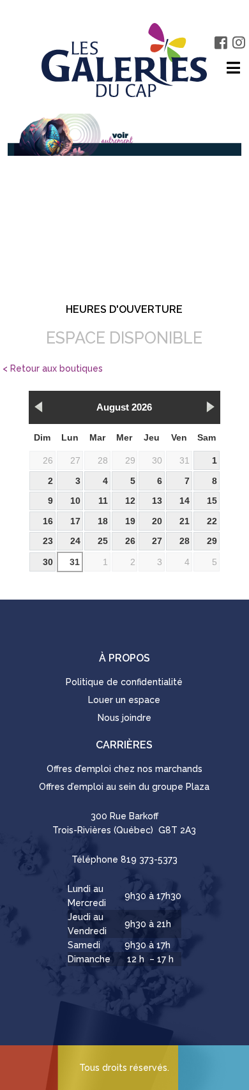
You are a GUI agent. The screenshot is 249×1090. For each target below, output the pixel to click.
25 (103, 541)
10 (75, 501)
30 (157, 460)
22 (212, 521)
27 (75, 460)
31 (184, 460)
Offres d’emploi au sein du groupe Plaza (124, 787)
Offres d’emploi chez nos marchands (124, 769)
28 (103, 460)
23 (48, 541)
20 (157, 521)
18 (103, 521)
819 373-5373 (149, 859)
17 (75, 521)
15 (212, 501)
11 (103, 501)
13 (157, 501)
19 (130, 521)
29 (130, 460)
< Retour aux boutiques (53, 368)
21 (184, 521)
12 (130, 501)
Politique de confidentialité (124, 682)
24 (75, 541)
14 (184, 501)
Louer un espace (124, 700)
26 (48, 460)
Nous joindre (124, 718)
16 (48, 521)
